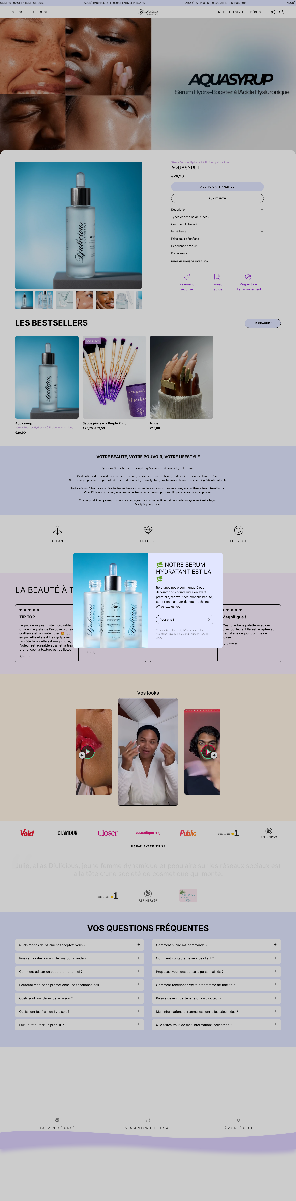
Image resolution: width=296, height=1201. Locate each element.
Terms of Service (198, 633)
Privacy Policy (176, 633)
